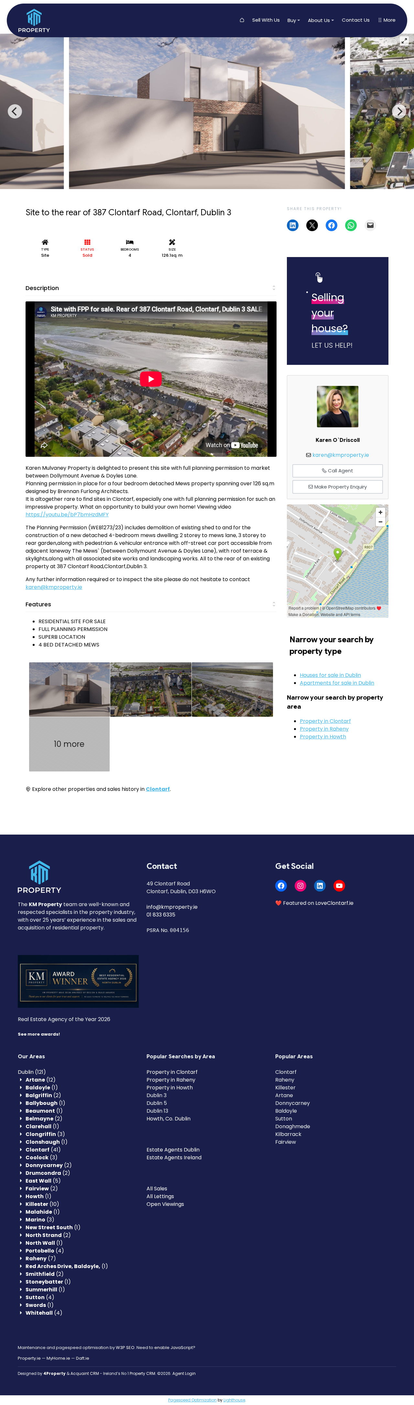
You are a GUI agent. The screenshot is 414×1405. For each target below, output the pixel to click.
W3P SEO (125, 1347)
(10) (42, 1204)
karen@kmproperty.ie (54, 587)
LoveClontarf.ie (334, 903)
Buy (292, 20)
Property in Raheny (324, 729)
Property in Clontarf (325, 721)
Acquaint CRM (85, 1373)
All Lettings (160, 1196)
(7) (41, 1258)
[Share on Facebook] (331, 225)
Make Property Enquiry (340, 486)
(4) (45, 1250)
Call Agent (340, 470)
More (389, 20)
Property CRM (142, 1373)
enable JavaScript (173, 1347)
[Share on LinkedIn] (293, 225)
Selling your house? (329, 313)
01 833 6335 (161, 914)
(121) (32, 1072)
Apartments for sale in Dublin (337, 683)
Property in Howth (323, 736)
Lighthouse (234, 1400)
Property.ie (29, 1358)
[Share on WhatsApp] (351, 225)
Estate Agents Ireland (174, 1157)
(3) (45, 1134)
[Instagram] (300, 886)
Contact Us (356, 20)
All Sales (157, 1188)
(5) (43, 1181)
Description (42, 288)
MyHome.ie (58, 1358)
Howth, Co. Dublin (169, 1118)
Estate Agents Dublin (173, 1149)
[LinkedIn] (320, 886)
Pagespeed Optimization (192, 1400)
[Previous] (15, 111)
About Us (319, 20)
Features (38, 604)
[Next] (399, 111)
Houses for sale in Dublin (330, 675)
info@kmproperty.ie (172, 907)
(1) (42, 1087)
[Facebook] (281, 886)
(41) (43, 1149)
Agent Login (184, 1373)
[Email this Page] (312, 225)
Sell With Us (266, 20)
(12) (41, 1080)
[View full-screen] (404, 40)
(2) (43, 1095)
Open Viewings (165, 1204)
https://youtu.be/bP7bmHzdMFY (67, 514)
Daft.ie (82, 1358)
